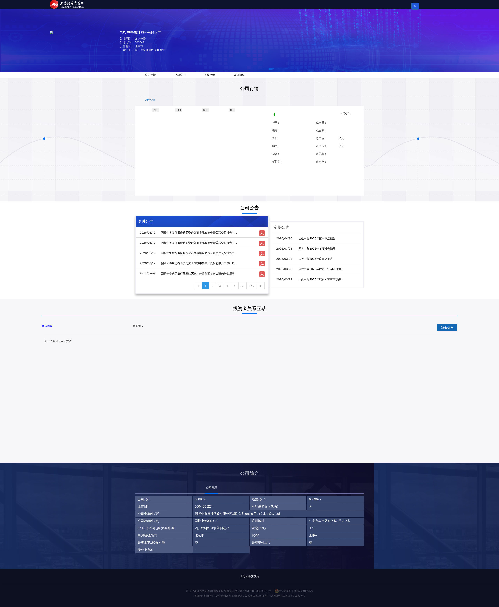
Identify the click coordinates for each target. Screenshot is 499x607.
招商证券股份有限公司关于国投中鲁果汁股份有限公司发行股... (199, 263)
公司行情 (150, 74)
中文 (415, 6)
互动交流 (209, 74)
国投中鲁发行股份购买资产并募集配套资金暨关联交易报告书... (199, 232)
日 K (179, 110)
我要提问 (447, 327)
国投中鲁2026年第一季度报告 (316, 238)
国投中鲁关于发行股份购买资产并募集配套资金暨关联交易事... (199, 273)
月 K (232, 110)
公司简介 (239, 74)
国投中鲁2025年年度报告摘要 (316, 248)
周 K (205, 110)
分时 (155, 110)
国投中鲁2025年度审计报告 (315, 258)
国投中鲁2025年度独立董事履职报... (320, 279)
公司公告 (179, 74)
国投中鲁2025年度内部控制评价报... (320, 269)
